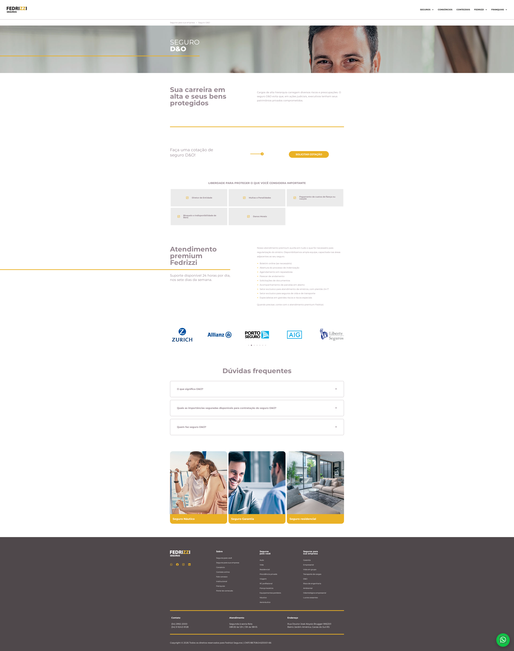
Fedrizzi (479, 9)
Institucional (221, 581)
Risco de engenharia (312, 583)
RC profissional (266, 583)
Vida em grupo (309, 569)
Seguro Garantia (242, 519)
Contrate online (223, 572)
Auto (262, 560)
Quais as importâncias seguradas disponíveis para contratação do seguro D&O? (226, 408)
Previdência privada (268, 574)
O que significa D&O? (190, 389)
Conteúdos (463, 9)
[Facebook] (177, 564)
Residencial (265, 569)
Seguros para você (224, 558)
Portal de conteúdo (224, 591)
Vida (262, 565)
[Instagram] (183, 564)
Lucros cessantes (310, 597)
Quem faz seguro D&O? (191, 427)
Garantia (307, 560)
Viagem (263, 579)
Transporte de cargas (312, 574)
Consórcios (445, 9)
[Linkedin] (189, 564)
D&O (305, 579)
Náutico (263, 597)
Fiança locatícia (266, 588)
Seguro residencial (303, 519)
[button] (248, 345)
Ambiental (308, 588)
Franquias (220, 586)
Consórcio (220, 567)
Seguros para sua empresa (182, 22)
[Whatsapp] (171, 564)
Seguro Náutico (184, 519)
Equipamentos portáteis (270, 593)
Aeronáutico (265, 602)
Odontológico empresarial (314, 593)
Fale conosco (221, 577)
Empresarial (308, 565)
